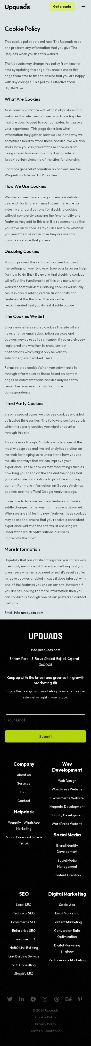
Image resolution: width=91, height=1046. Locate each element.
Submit (45, 736)
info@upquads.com (28, 612)
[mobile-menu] (83, 6)
